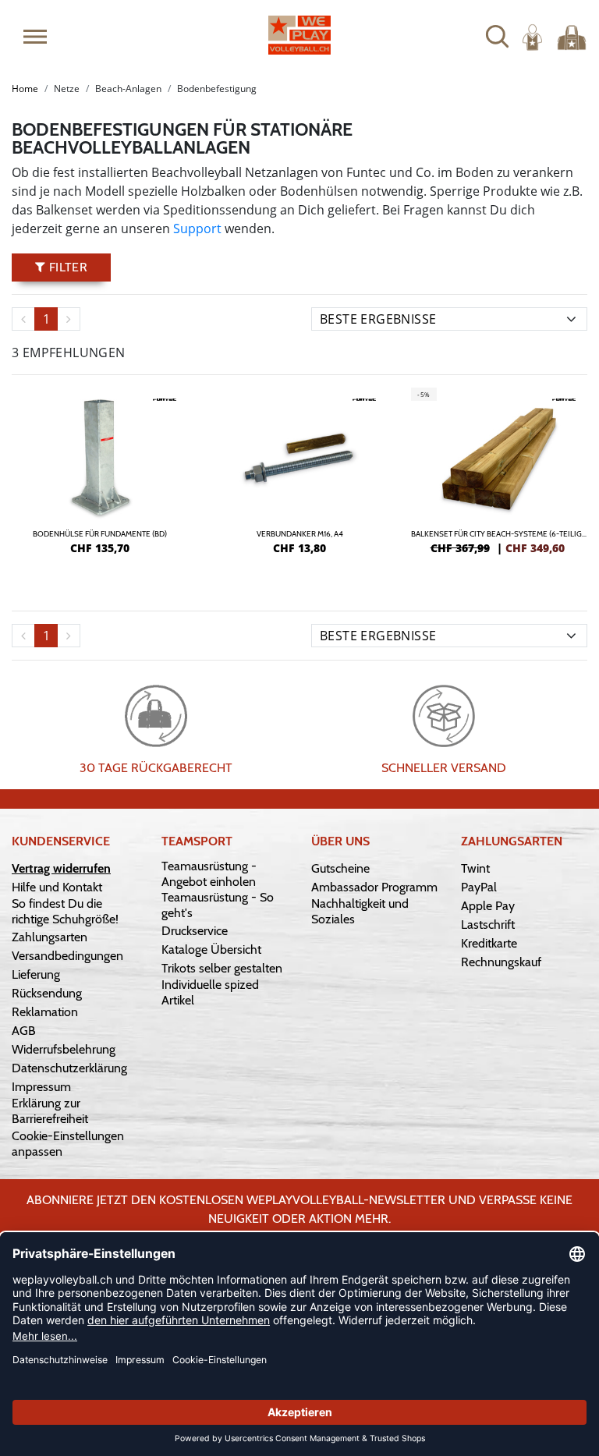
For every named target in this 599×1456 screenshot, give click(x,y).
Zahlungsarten (49, 937)
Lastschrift (488, 924)
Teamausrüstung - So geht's (217, 905)
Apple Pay (488, 905)
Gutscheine (340, 868)
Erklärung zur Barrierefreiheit (50, 1111)
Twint (475, 868)
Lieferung (36, 974)
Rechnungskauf (501, 962)
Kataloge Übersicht (211, 949)
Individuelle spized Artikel (210, 992)
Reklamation (45, 1011)
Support (199, 228)
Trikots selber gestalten (221, 968)
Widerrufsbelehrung (63, 1049)
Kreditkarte (489, 943)
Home (25, 88)
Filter (66, 267)
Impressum (41, 1086)
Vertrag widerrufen (61, 868)
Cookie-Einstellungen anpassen (68, 1143)
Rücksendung (47, 993)
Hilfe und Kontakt (57, 887)
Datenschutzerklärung (69, 1068)
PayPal (479, 887)
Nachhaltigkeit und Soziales (360, 911)
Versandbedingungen (67, 955)
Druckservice (194, 930)
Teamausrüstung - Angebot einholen (209, 874)
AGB (24, 1030)
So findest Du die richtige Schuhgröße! (65, 911)
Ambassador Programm (374, 887)
